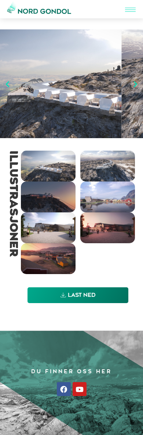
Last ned (82, 295)
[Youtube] (80, 389)
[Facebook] (64, 389)
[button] (7, 84)
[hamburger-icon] (130, 10)
